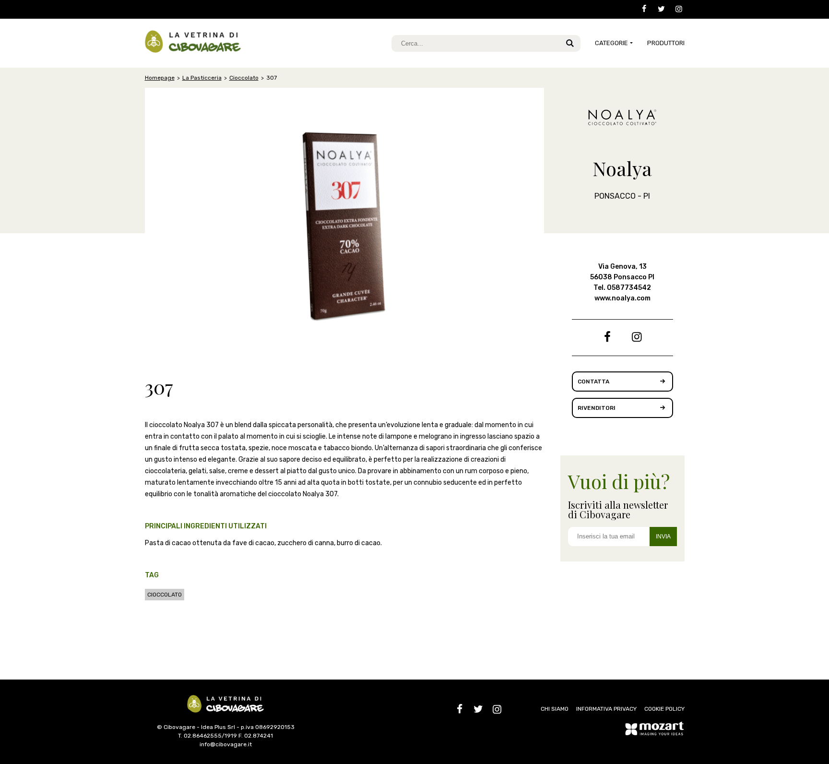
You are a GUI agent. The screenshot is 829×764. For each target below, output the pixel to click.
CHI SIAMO (554, 708)
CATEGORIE (611, 43)
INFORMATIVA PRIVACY (606, 708)
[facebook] (640, 9)
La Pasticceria (202, 77)
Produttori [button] (666, 43)
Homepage (160, 77)
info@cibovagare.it (226, 744)
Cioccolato (244, 77)
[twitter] (658, 9)
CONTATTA (593, 381)
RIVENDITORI (597, 408)
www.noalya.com (622, 298)
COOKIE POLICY (664, 708)
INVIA (663, 536)
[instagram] (675, 9)
